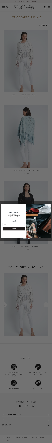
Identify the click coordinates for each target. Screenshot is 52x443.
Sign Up (13, 228)
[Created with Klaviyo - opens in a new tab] (26, 238)
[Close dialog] (49, 205)
